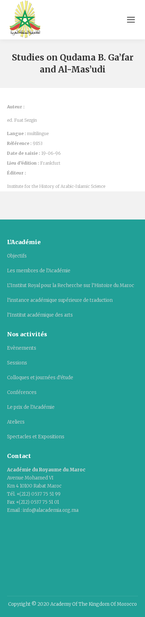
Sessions (17, 363)
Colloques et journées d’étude (40, 378)
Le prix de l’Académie (31, 407)
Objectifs (17, 256)
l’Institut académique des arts (40, 315)
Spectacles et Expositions (35, 437)
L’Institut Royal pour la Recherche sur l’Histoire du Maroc (70, 285)
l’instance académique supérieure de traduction (60, 300)
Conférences (22, 392)
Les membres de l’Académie (38, 271)
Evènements (21, 348)
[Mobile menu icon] (131, 20)
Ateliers (16, 422)
